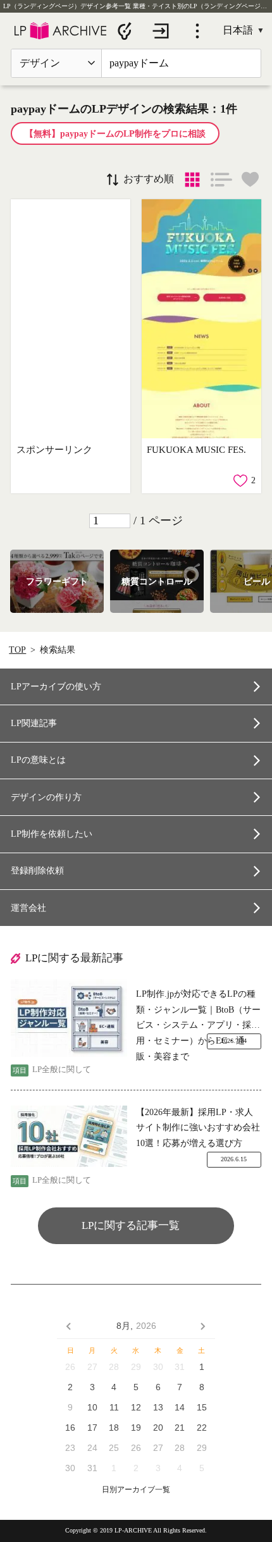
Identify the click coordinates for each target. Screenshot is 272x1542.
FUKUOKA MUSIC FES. (196, 450)
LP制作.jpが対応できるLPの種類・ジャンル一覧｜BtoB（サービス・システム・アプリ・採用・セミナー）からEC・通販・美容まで (198, 1011)
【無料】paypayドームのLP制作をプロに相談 (115, 134)
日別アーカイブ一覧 (136, 1490)
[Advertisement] (71, 319)
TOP (17, 650)
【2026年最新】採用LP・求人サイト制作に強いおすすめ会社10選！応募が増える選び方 (198, 1128)
